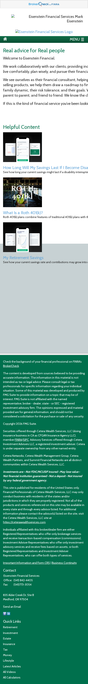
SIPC (26, 440)
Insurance (9, 644)
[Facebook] (4, 614)
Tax (5, 649)
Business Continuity (64, 563)
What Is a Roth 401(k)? (23, 212)
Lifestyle (8, 660)
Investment (10, 633)
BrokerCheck (11, 366)
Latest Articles (12, 666)
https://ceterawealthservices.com (24, 522)
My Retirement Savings (23, 257)
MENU (75, 39)
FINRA (18, 440)
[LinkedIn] (8, 614)
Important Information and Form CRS (26, 563)
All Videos (9, 672)
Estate (7, 638)
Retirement (10, 627)
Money (7, 655)
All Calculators (11, 677)
